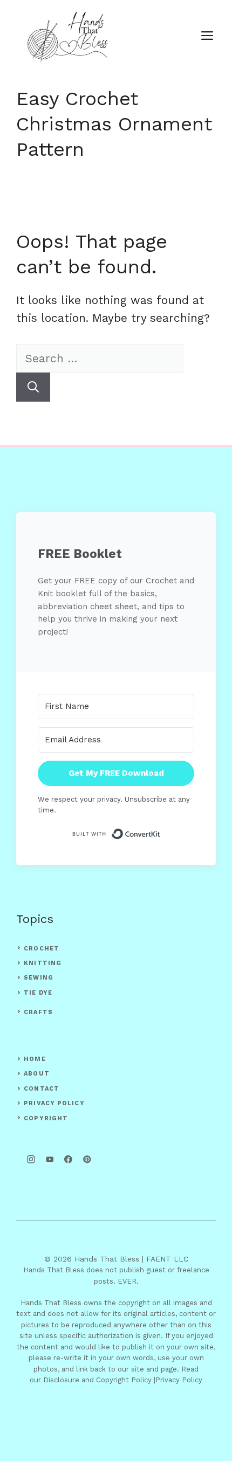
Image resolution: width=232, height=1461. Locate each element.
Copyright (46, 1118)
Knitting (43, 963)
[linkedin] (87, 1159)
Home (34, 1059)
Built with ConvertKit (160, 833)
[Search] (33, 387)
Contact (41, 1088)
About (37, 1073)
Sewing (38, 977)
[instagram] (31, 1159)
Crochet (41, 948)
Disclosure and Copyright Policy (97, 1380)
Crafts (38, 1012)
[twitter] (50, 1159)
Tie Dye (38, 992)
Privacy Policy (54, 1103)
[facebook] (68, 1159)
